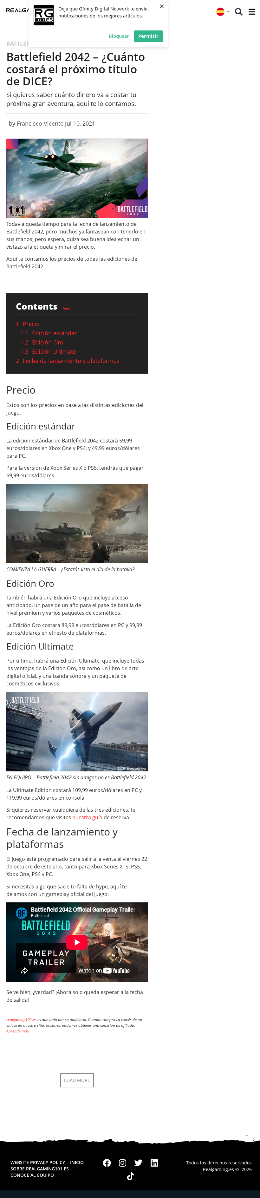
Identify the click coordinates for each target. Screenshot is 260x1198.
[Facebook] (107, 1162)
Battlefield (24, 43)
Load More (77, 1080)
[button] (239, 12)
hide (66, 308)
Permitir (148, 36)
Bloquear (119, 36)
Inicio (77, 1162)
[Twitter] (138, 1162)
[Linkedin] (154, 1162)
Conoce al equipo (32, 1175)
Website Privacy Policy (37, 1162)
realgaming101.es (21, 1019)
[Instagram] (122, 1162)
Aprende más (17, 1031)
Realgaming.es (218, 1169)
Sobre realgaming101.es (39, 1169)
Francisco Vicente (40, 123)
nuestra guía (87, 817)
